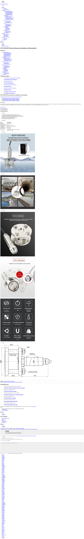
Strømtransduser (4, 74)
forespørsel (34, 406)
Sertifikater (5, 8)
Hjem (3, 43)
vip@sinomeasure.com (5, 410)
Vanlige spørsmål (6, 9)
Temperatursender (6, 73)
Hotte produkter (18, 428)
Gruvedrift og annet (6, 36)
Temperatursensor (8, 31)
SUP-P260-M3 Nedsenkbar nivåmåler (10, 401)
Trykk (5, 23)
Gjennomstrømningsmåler (5, 52)
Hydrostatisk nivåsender (9, 22)
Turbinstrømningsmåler (7, 55)
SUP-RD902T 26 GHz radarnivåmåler (8, 381)
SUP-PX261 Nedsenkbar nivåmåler (10, 391)
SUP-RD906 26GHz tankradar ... (10, 93)
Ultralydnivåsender (8, 21)
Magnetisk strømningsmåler (9, 12)
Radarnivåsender (6, 63)
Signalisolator (6, 70)
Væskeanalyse (6, 15)
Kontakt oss (3, 414)
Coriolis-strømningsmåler (9, 11)
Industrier (3, 33)
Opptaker (7, 27)
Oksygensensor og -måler (9, 18)
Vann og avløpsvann (6, 34)
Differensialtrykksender (7, 66)
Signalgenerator (8, 29)
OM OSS (3, 7)
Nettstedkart (22, 428)
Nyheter (3, 37)
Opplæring (5, 39)
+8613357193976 (4, 409)
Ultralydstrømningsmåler (7, 56)
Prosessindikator (8, 28)
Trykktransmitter (8, 24)
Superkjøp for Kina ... (8, 86)
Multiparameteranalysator (9, 16)
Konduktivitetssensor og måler (8, 59)
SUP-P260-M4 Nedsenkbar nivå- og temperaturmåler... (14, 394)
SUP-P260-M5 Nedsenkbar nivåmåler (10, 404)
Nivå (4, 20)
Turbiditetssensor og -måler (9, 19)
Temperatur (5, 30)
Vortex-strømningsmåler (9, 13)
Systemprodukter (6, 26)
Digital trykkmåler (8, 25)
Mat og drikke (6, 35)
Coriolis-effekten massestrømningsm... (10, 79)
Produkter (3, 10)
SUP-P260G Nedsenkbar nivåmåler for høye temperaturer (14, 387)
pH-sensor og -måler (8, 17)
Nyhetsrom (5, 38)
